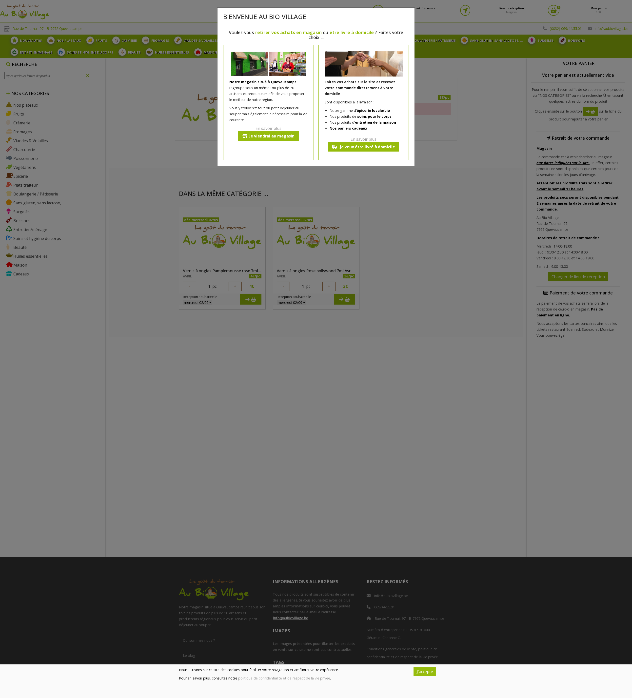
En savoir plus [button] (268, 128)
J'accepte (425, 671)
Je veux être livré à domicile (367, 147)
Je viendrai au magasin (272, 136)
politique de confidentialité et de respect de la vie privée (284, 678)
